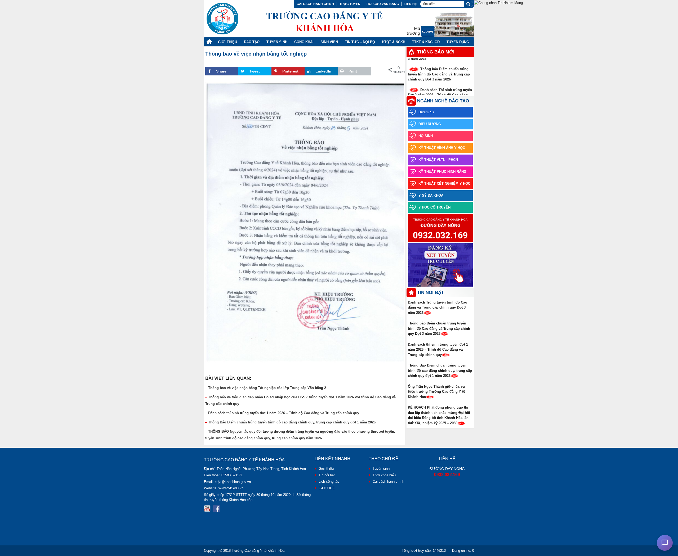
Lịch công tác (329, 481)
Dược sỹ (426, 112)
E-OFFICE (327, 488)
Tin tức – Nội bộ (360, 42)
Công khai (304, 42)
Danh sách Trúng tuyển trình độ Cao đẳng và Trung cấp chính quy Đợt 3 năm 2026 (437, 307)
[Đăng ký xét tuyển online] (440, 265)
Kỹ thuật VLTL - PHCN (438, 160)
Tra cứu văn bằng (382, 4)
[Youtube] (207, 508)
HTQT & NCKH (393, 42)
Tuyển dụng (458, 42)
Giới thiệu (227, 42)
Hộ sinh (425, 136)
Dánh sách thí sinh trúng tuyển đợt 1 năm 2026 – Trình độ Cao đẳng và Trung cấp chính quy (283, 413)
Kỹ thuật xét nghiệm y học (444, 184)
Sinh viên (329, 42)
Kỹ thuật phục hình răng (442, 172)
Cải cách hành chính (315, 4)
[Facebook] (216, 508)
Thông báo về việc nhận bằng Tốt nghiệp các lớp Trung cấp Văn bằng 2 (267, 388)
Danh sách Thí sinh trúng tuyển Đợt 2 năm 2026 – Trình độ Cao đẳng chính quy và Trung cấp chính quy (440, 90)
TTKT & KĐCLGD (426, 42)
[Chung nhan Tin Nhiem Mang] (498, 2)
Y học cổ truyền (434, 207)
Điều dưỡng (429, 124)
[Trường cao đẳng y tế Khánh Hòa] (294, 18)
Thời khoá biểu (384, 475)
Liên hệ (410, 4)
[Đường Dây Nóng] (440, 228)
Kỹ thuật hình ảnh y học (441, 148)
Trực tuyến (350, 4)
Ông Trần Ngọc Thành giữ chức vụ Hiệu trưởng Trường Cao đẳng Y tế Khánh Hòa (436, 392)
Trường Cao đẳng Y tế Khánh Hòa (258, 551)
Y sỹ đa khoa (430, 195)
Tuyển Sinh (276, 42)
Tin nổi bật (327, 475)
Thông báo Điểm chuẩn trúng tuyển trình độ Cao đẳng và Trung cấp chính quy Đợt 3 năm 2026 (439, 69)
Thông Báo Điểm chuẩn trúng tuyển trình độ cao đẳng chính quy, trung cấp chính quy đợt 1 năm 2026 (292, 422)
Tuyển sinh (381, 469)
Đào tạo (252, 42)
